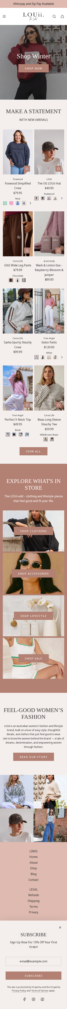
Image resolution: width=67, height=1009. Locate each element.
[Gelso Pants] (49, 311)
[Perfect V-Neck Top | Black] (14, 434)
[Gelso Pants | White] (36, 357)
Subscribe (33, 975)
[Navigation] (4, 16)
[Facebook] (24, 999)
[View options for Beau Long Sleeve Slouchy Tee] (58, 405)
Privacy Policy (19, 990)
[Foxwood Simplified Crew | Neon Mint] (5, 203)
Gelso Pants (49, 342)
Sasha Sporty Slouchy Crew (18, 344)
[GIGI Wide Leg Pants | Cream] (24, 280)
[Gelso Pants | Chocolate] (55, 357)
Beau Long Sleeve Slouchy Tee (49, 421)
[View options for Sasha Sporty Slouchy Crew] (27, 328)
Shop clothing (33, 531)
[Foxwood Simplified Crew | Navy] (24, 203)
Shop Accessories (33, 573)
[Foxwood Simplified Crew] (18, 152)
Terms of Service (39, 990)
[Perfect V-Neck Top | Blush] (8, 434)
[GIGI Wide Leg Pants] (18, 233)
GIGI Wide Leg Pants (17, 265)
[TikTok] (42, 999)
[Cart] (62, 16)
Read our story (33, 757)
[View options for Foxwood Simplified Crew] (27, 169)
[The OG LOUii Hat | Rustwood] (36, 198)
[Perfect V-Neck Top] (18, 388)
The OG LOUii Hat (49, 183)
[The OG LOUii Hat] (49, 152)
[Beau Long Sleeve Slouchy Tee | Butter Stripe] (52, 439)
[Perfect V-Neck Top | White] (21, 434)
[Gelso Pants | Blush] (49, 357)
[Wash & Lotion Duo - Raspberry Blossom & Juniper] (49, 233)
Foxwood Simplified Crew (18, 185)
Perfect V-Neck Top (18, 419)
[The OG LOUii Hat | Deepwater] (43, 198)
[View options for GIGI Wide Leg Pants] (27, 251)
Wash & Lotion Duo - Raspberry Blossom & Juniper (49, 270)
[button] (30, 203)
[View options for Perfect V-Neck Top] (27, 405)
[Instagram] (33, 999)
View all (33, 451)
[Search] (54, 16)
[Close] (60, 927)
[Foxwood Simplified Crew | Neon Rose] (11, 203)
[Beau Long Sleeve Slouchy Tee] (49, 388)
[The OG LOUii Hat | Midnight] (55, 198)
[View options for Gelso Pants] (58, 328)
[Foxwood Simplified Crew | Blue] (18, 203)
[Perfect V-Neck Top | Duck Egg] (27, 434)
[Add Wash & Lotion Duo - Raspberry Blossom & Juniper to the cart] (58, 251)
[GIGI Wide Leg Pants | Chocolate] (11, 280)
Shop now (33, 68)
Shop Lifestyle (33, 616)
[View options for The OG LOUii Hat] (58, 169)
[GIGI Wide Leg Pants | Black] (17, 280)
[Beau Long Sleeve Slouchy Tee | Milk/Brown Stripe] (45, 439)
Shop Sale (33, 658)
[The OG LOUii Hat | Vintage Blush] (49, 198)
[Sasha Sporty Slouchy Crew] (18, 311)
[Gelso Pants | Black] (43, 357)
